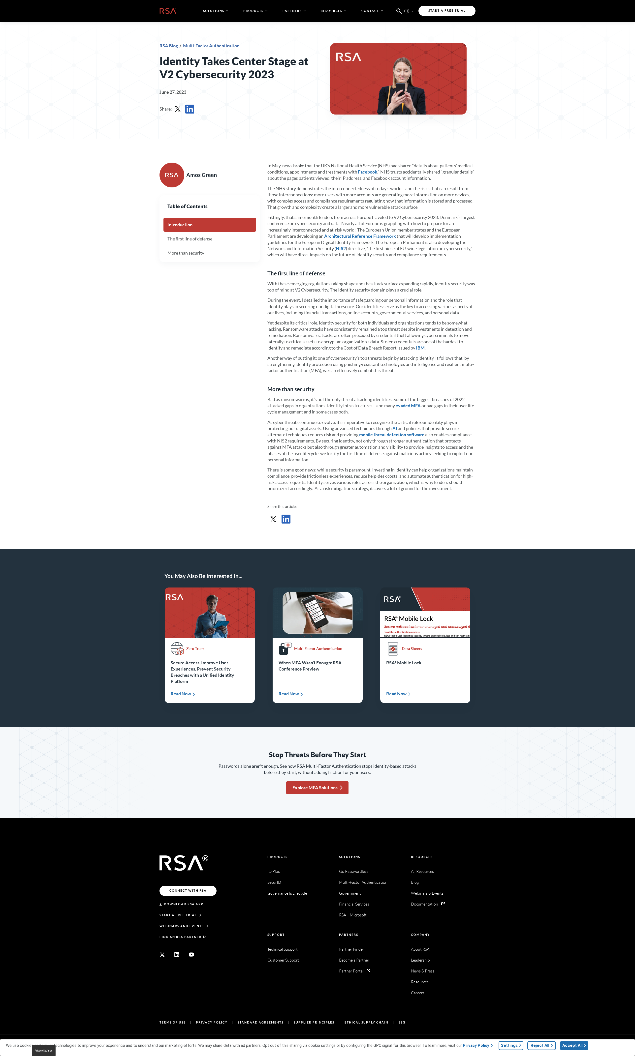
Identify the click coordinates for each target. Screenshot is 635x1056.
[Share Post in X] (178, 109)
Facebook (367, 172)
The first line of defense (189, 238)
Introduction (179, 224)
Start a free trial (178, 915)
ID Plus (273, 871)
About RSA (420, 949)
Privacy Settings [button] (44, 1050)
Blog (415, 882)
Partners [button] (292, 10)
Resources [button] (331, 10)
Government (350, 893)
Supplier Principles (314, 1022)
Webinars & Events (427, 893)
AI (394, 428)
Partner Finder (351, 949)
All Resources (422, 871)
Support (276, 934)
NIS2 (341, 248)
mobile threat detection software (391, 434)
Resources (422, 856)
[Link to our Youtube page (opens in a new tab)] (191, 954)
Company (420, 934)
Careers (417, 993)
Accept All (572, 1045)
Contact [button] (370, 10)
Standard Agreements (261, 1022)
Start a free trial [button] (447, 10)
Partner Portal (351, 971)
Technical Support (282, 949)
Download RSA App (183, 904)
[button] (399, 10)
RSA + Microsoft (353, 915)
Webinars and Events (181, 926)
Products (277, 856)
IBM (420, 348)
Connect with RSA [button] (188, 890)
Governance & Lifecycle (287, 893)
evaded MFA (408, 405)
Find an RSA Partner (180, 937)
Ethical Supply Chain (366, 1022)
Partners (348, 934)
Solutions (349, 856)
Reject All (540, 1045)
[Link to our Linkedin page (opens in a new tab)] (177, 954)
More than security (185, 253)
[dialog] (317, 1047)
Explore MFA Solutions (315, 787)
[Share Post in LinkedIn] (190, 109)
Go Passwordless (353, 871)
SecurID (274, 882)
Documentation (424, 904)
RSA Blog (169, 45)
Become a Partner (354, 960)
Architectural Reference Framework (360, 236)
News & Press (422, 971)
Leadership (420, 960)
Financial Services (354, 904)
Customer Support (283, 960)
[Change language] (406, 10)
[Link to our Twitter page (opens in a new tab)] (162, 954)
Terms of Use (172, 1022)
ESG (402, 1022)
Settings (509, 1045)
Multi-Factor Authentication (211, 45)
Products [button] (253, 10)
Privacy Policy (211, 1022)
